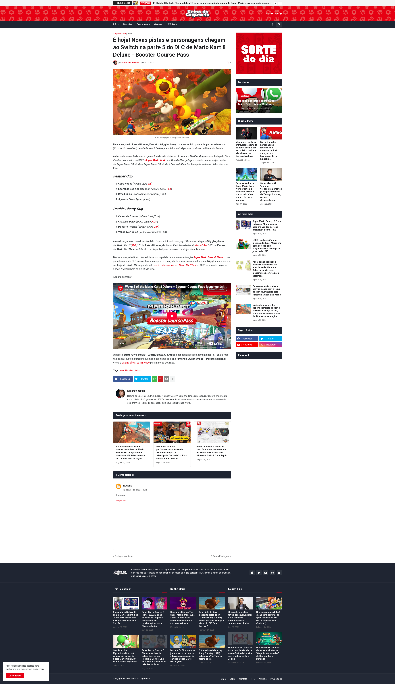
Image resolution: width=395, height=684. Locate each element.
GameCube (201, 245)
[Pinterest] (160, 379)
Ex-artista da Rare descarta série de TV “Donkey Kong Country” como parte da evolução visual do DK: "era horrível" (211, 619)
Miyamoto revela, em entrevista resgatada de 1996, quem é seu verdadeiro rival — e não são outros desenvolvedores (246, 149)
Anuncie (263, 679)
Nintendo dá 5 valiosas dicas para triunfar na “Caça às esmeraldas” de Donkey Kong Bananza (268, 653)
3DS (134, 245)
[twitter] (272, 13)
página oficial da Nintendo (136, 362)
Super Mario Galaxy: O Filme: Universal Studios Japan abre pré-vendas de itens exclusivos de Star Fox (267, 225)
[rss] (281, 13)
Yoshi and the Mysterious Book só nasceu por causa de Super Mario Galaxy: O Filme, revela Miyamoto (125, 656)
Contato (243, 679)
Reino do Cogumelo (140, 678)
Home (223, 679)
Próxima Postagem (220, 556)
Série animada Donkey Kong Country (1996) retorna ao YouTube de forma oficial (210, 654)
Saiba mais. (38, 669)
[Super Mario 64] (271, 174)
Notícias (129, 370)
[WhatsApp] (154, 379)
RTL (253, 679)
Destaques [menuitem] (142, 24)
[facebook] (267, 13)
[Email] (166, 379)
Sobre (232, 679)
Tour (168, 188)
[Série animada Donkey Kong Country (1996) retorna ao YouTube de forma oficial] (212, 641)
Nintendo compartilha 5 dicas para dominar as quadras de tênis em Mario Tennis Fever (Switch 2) (268, 618)
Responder (121, 500)
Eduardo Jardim (136, 390)
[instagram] (272, 572)
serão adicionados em (175, 265)
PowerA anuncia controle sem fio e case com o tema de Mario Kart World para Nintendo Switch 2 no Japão (211, 451)
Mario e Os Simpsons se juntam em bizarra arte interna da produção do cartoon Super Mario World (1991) (182, 656)
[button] (275, 3)
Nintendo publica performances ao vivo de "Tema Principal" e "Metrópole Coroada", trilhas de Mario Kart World (171, 452)
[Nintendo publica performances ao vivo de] (172, 432)
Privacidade (276, 679)
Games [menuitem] (158, 24)
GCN (154, 221)
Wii (149, 183)
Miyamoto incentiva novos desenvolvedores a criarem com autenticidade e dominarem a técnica (240, 618)
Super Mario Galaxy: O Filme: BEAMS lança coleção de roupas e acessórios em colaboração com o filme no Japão (153, 619)
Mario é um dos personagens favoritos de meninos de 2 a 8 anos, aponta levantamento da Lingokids (268, 150)
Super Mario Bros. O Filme (208, 257)
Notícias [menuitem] (127, 24)
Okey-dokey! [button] (15, 675)
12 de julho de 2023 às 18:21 (135, 490)
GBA (156, 226)
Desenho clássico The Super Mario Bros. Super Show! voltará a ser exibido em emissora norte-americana (182, 618)
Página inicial (119, 34)
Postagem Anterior (124, 556)
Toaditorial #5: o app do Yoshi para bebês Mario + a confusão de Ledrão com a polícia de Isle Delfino (240, 653)
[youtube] (276, 13)
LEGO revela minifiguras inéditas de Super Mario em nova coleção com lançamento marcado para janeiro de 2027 (209, 3)
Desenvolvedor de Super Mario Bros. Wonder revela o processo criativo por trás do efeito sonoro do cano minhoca (245, 191)
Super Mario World (155, 160)
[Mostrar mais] (172, 379)
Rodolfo (127, 485)
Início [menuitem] (116, 24)
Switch (137, 370)
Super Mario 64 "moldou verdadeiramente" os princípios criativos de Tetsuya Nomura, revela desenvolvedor (271, 191)
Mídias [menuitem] (171, 24)
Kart (130, 34)
